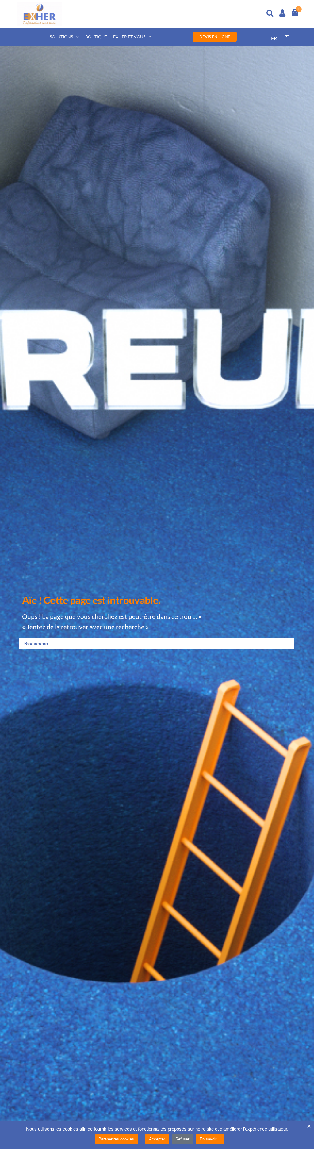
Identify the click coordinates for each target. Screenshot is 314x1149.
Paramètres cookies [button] (116, 1139)
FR (274, 38)
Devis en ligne (214, 36)
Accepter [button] (157, 1139)
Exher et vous (129, 36)
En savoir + (210, 1139)
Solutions (61, 36)
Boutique (96, 36)
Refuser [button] (182, 1139)
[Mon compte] (282, 12)
